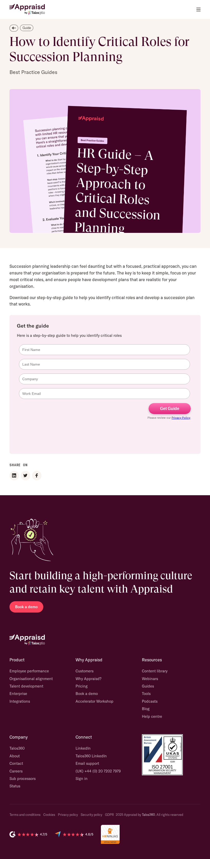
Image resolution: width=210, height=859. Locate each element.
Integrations (19, 701)
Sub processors (22, 778)
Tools (146, 693)
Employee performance (29, 671)
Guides (148, 686)
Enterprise (18, 693)
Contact (16, 763)
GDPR (109, 815)
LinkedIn (83, 748)
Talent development (26, 686)
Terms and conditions (24, 815)
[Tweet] (25, 475)
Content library (154, 671)
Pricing (82, 686)
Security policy (91, 815)
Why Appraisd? (88, 678)
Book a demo (26, 606)
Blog (146, 708)
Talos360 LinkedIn (91, 755)
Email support (87, 763)
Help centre (152, 716)
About (14, 755)
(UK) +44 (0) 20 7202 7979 (98, 771)
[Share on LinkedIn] (14, 475)
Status (14, 786)
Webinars (150, 678)
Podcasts (150, 701)
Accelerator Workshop (94, 701)
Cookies (49, 815)
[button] (198, 9)
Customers (84, 671)
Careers (16, 771)
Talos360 (17, 748)
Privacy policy (68, 815)
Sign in (82, 778)
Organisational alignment (31, 678)
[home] (27, 9)
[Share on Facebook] (36, 475)
